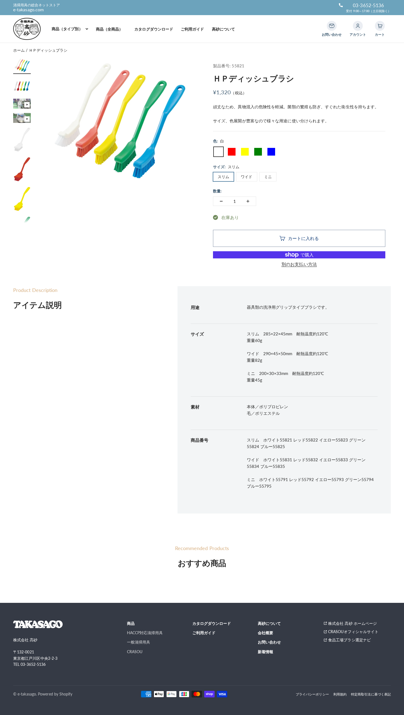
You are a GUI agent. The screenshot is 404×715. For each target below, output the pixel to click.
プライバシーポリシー (312, 694)
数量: (217, 191)
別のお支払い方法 (299, 264)
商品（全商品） (111, 29)
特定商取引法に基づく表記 (371, 694)
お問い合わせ (269, 642)
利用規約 (340, 694)
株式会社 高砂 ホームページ (352, 623)
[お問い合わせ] (332, 26)
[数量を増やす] (248, 201)
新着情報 (265, 651)
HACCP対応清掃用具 (145, 632)
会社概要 (265, 632)
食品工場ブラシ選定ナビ (351, 639)
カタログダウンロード (153, 29)
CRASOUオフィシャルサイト (353, 631)
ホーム (19, 50)
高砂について (223, 29)
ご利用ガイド (192, 29)
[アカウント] (358, 26)
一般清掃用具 (138, 642)
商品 (131, 623)
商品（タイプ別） (67, 28)
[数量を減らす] (221, 201)
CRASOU (134, 651)
